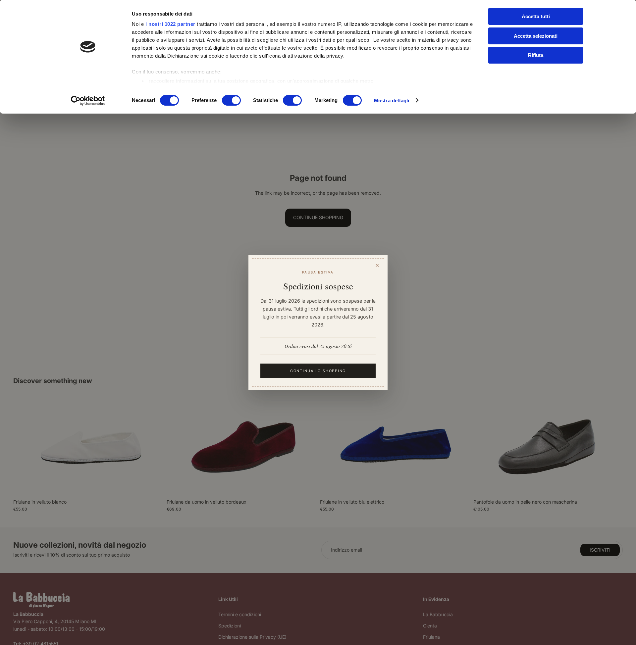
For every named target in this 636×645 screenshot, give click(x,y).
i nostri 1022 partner (170, 24)
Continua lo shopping (318, 371)
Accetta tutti (536, 16)
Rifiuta (535, 55)
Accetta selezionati (535, 36)
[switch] (231, 100)
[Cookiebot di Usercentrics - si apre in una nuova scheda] (88, 101)
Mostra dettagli (391, 100)
